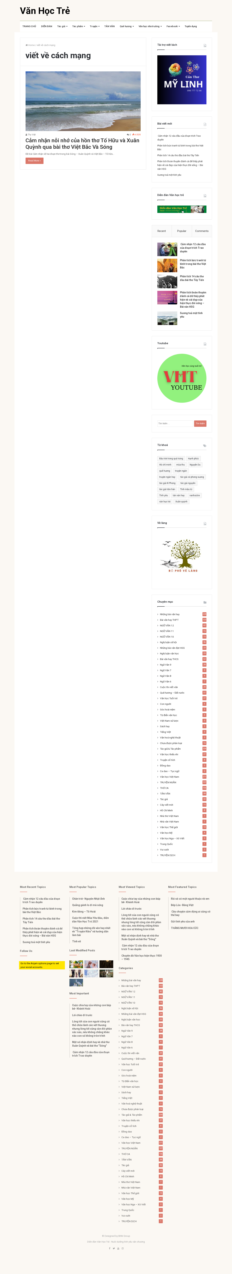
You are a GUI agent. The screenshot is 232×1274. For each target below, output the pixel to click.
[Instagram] (122, 1249)
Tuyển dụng (191, 26)
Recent (162, 231)
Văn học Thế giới (169, 827)
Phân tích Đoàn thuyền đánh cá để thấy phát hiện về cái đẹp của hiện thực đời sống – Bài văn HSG (180, 165)
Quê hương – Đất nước (172, 692)
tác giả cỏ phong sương (192, 477)
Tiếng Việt (165, 731)
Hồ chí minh (165, 464)
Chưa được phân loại (171, 743)
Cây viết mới (166, 804)
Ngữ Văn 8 (165, 675)
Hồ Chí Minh (166, 810)
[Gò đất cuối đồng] (106, 973)
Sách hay (164, 726)
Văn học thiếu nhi (169, 754)
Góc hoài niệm (167, 709)
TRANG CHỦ (29, 26)
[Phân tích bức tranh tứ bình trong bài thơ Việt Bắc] (167, 265)
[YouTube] (118, 1249)
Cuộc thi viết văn (169, 687)
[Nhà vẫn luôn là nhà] (76, 973)
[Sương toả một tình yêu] (167, 318)
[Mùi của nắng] (91, 973)
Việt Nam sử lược (169, 720)
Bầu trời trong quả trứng (171, 458)
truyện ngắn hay (167, 477)
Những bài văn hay (169, 614)
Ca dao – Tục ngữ (169, 771)
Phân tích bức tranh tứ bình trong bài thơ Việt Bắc (193, 264)
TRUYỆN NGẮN (168, 782)
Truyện (93, 26)
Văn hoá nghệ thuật (170, 737)
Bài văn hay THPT (169, 619)
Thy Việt (31, 134)
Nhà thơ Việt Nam (169, 816)
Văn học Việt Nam (169, 776)
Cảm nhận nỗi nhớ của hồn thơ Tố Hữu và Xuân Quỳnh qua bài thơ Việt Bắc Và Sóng (82, 143)
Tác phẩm (77, 26)
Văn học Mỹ (166, 832)
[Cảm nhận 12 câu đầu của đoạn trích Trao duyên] (167, 249)
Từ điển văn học (168, 715)
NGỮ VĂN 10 (167, 636)
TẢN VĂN (109, 26)
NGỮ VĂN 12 (167, 625)
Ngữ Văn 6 (165, 681)
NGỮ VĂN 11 (167, 631)
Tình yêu (163, 495)
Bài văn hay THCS (169, 659)
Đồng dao (165, 765)
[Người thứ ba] (91, 964)
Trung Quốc (166, 844)
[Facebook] (109, 1249)
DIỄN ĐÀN (46, 26)
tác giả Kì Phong (167, 483)
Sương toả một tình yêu (169, 175)
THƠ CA (164, 787)
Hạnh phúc (193, 458)
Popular (181, 231)
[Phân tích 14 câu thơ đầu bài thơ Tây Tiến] (167, 281)
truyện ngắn (181, 471)
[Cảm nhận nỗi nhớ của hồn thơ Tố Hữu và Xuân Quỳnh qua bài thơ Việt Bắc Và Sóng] (83, 101)
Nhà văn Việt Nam (169, 821)
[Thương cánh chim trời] (76, 983)
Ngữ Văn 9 (165, 664)
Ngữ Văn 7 (165, 670)
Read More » (34, 160)
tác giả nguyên (188, 483)
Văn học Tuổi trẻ (168, 698)
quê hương (164, 471)
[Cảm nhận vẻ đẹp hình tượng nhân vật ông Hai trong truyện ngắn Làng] (76, 964)
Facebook (172, 26)
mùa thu (180, 464)
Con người (165, 703)
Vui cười (164, 849)
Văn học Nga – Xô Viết (172, 838)
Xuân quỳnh (181, 501)
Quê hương (126, 26)
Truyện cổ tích (167, 759)
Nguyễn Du (195, 464)
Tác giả (61, 26)
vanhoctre (195, 495)
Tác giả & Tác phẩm (170, 748)
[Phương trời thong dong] (106, 964)
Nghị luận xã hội (168, 642)
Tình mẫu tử (186, 489)
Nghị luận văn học (169, 653)
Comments (202, 231)
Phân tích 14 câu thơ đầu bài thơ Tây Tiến (178, 155)
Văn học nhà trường (149, 26)
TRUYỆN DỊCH (167, 855)
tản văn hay (179, 495)
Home (31, 45)
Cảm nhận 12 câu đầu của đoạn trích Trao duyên (193, 248)
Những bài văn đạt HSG (172, 647)
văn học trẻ (164, 501)
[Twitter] (114, 1249)
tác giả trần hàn (167, 489)
